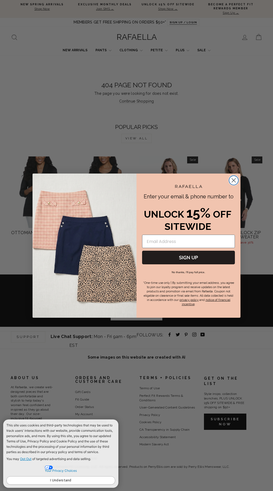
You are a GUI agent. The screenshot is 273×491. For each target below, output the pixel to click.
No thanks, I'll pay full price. (188, 272)
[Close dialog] (233, 180)
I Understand (60, 480)
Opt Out (25, 459)
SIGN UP (188, 257)
